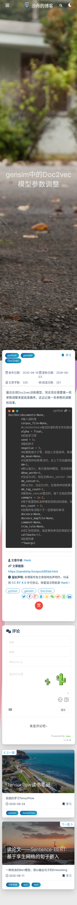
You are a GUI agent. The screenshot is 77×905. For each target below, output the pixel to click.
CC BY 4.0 (19, 582)
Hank (27, 560)
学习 (68, 355)
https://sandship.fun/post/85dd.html (33, 571)
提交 (63, 710)
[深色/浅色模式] (70, 6)
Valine (68, 736)
